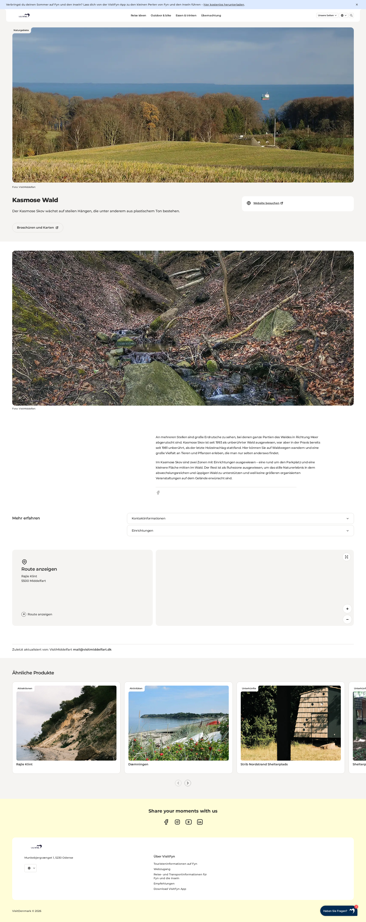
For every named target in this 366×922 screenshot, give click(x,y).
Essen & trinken (186, 15)
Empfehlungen (164, 883)
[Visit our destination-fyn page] (200, 822)
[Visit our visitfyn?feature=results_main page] (188, 822)
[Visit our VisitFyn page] (166, 822)
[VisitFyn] (36, 846)
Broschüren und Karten (35, 227)
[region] (255, 588)
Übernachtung (211, 15)
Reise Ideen (138, 15)
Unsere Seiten (326, 15)
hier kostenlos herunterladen (224, 4)
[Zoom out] (347, 619)
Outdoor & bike (161, 15)
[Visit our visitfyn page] (177, 822)
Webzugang (162, 869)
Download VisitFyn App (170, 889)
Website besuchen (266, 203)
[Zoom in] (347, 608)
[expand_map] (346, 557)
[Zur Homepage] (23, 15)
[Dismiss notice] (357, 5)
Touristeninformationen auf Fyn (175, 863)
